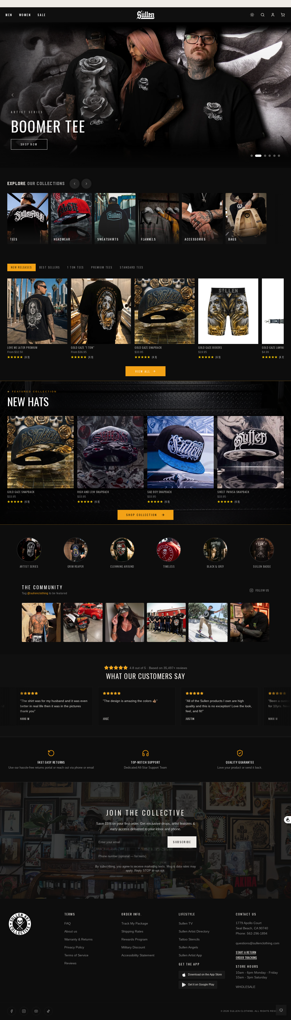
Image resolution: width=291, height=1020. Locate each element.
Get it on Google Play (201, 984)
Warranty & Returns (78, 939)
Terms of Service (76, 955)
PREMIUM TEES (102, 267)
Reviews (70, 963)
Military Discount (133, 947)
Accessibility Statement (137, 955)
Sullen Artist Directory (194, 931)
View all (142, 371)
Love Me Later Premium (22, 347)
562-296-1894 (257, 933)
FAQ (67, 923)
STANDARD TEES (131, 267)
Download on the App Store (205, 974)
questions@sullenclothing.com (257, 943)
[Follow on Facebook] (11, 1011)
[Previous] (13, 95)
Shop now (29, 144)
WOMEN (25, 15)
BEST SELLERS (49, 267)
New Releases (21, 267)
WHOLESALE (245, 987)
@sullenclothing (37, 593)
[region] (145, 95)
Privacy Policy (74, 947)
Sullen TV (186, 923)
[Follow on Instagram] (24, 1011)
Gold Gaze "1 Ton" (82, 347)
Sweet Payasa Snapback (233, 492)
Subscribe (182, 842)
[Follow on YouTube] (36, 1011)
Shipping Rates (132, 931)
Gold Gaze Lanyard (274, 347)
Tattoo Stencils (189, 939)
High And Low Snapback (93, 492)
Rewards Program (134, 939)
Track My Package (134, 923)
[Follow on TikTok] (48, 1011)
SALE (42, 15)
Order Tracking (246, 957)
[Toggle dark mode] (252, 15)
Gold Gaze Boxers (210, 347)
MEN (9, 15)
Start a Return (246, 952)
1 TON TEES (75, 267)
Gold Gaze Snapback (148, 347)
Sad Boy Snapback (159, 492)
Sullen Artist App (190, 955)
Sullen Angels (188, 947)
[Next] (278, 95)
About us (70, 931)
